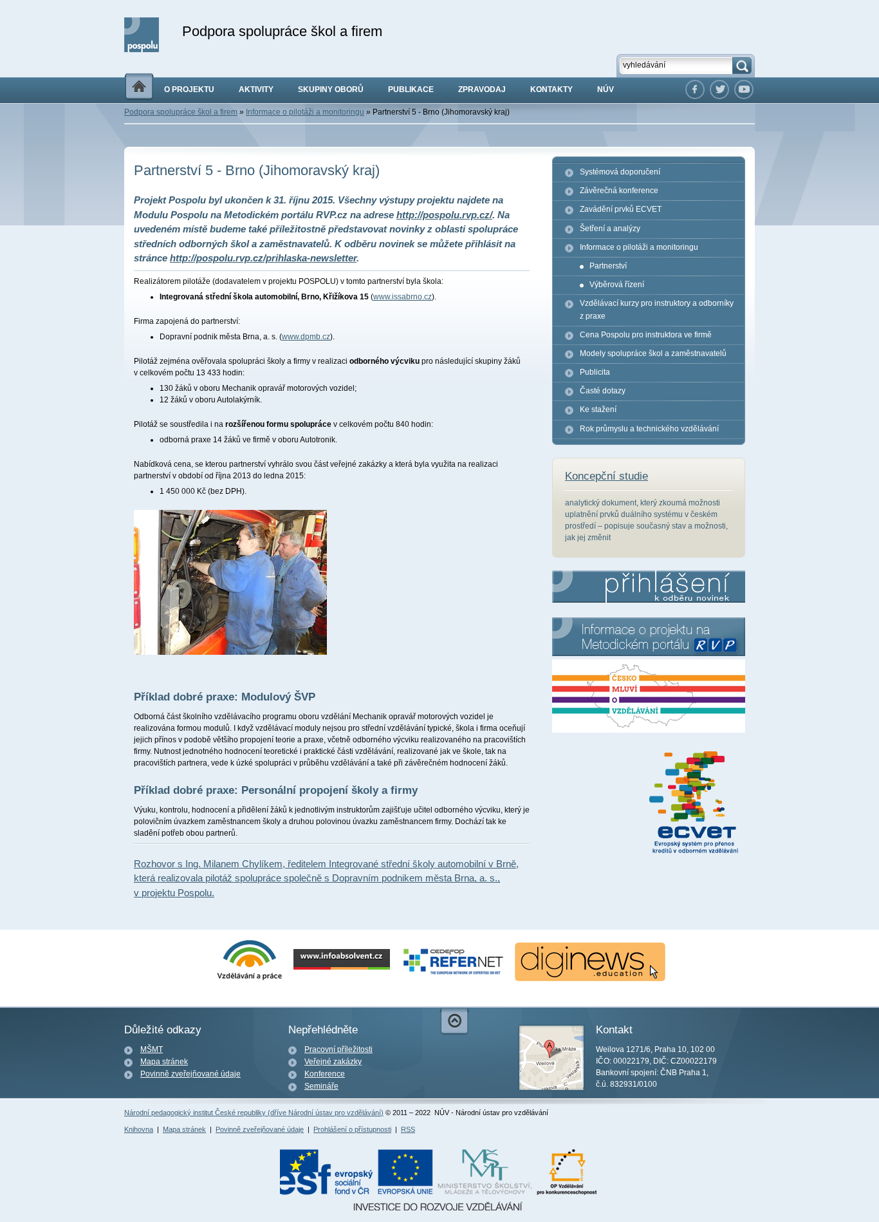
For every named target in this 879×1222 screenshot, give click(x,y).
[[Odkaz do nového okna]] (719, 89)
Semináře (321, 1086)
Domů (139, 87)
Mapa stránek (164, 1061)
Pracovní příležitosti (338, 1049)
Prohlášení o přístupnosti (352, 1129)
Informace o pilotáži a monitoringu (305, 112)
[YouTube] (744, 89)
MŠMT (151, 1049)
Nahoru (454, 1022)
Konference (324, 1073)
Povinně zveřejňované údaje (190, 1073)
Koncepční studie (606, 476)
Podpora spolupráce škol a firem (180, 112)
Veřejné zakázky (333, 1061)
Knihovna (138, 1129)
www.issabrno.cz (402, 296)
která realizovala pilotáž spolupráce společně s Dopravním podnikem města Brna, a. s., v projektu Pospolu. (326, 878)
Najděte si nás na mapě (551, 1058)
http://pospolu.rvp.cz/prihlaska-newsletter (263, 257)
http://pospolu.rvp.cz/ (444, 214)
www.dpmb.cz (306, 336)
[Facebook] (695, 89)
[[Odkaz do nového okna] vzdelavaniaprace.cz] (250, 978)
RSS (408, 1129)
